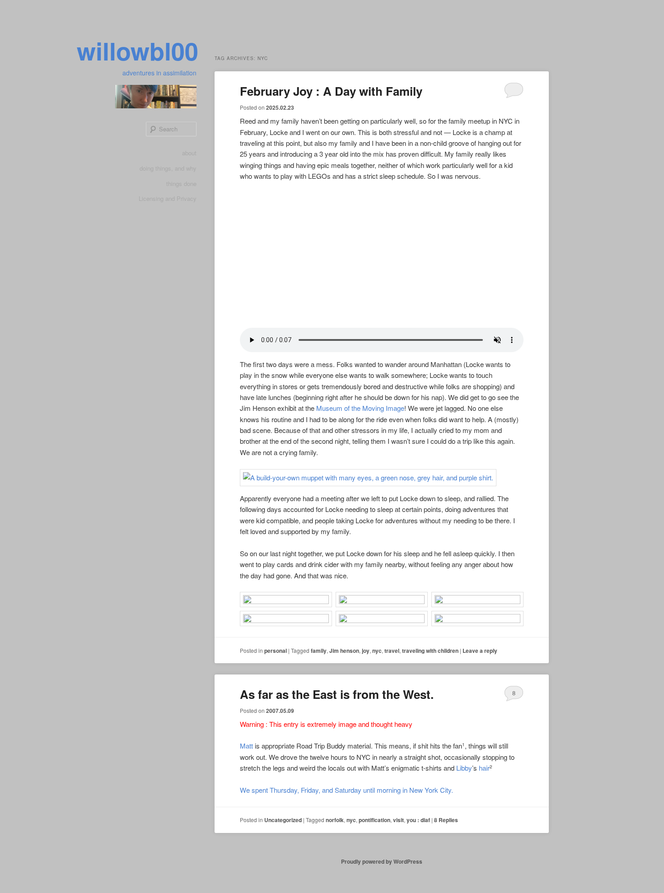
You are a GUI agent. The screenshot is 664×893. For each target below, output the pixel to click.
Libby (464, 767)
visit (398, 820)
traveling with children (430, 650)
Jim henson (344, 650)
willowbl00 (137, 50)
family (319, 650)
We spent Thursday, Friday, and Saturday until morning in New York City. (346, 790)
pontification (374, 820)
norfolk (335, 820)
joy (365, 650)
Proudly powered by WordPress (381, 861)
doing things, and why (168, 168)
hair (484, 767)
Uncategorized (283, 820)
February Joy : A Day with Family (331, 91)
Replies (446, 820)
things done (181, 183)
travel (391, 650)
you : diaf (418, 820)
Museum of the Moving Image (360, 408)
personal (275, 650)
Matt (246, 745)
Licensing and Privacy (167, 198)
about (189, 153)
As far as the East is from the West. (337, 694)
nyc (377, 650)
